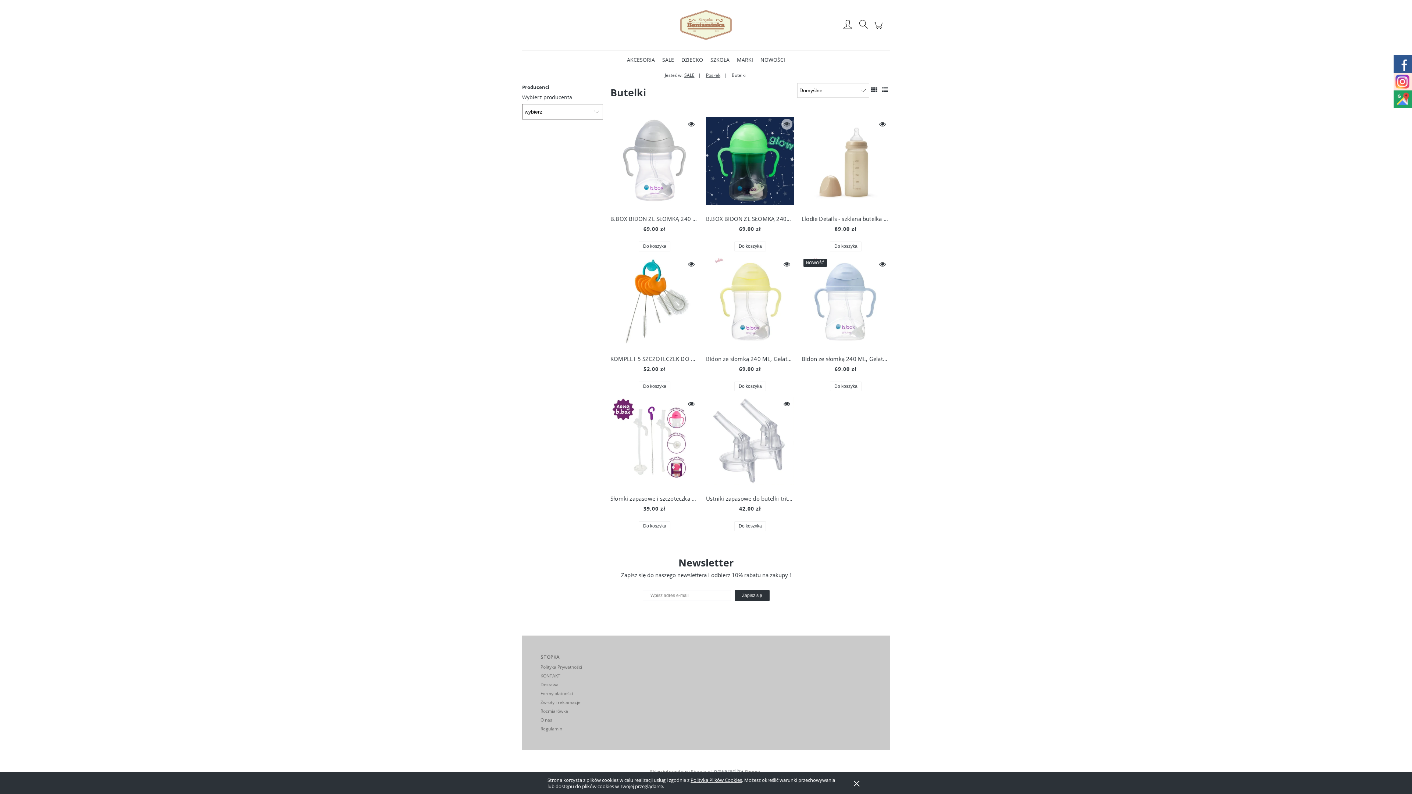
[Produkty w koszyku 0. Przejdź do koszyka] (879, 28)
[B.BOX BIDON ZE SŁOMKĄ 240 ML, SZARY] (654, 163)
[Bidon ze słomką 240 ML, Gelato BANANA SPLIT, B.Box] (750, 303)
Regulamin (551, 729)
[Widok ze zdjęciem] (874, 90)
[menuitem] (641, 60)
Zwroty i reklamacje (561, 702)
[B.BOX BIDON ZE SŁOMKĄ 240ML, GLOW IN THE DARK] (750, 163)
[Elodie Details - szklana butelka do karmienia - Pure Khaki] (846, 163)
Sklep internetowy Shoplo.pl (681, 771)
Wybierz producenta (547, 97)
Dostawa (550, 685)
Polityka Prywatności (561, 667)
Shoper (752, 771)
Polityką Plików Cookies (716, 780)
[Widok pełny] (885, 90)
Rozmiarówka (554, 711)
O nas (546, 720)
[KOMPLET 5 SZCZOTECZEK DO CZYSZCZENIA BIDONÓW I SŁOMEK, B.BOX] (654, 303)
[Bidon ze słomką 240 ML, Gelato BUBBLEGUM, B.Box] (846, 303)
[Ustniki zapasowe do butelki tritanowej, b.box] (750, 443)
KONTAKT (550, 676)
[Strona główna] (706, 25)
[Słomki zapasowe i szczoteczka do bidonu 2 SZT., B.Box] (654, 443)
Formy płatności (557, 693)
